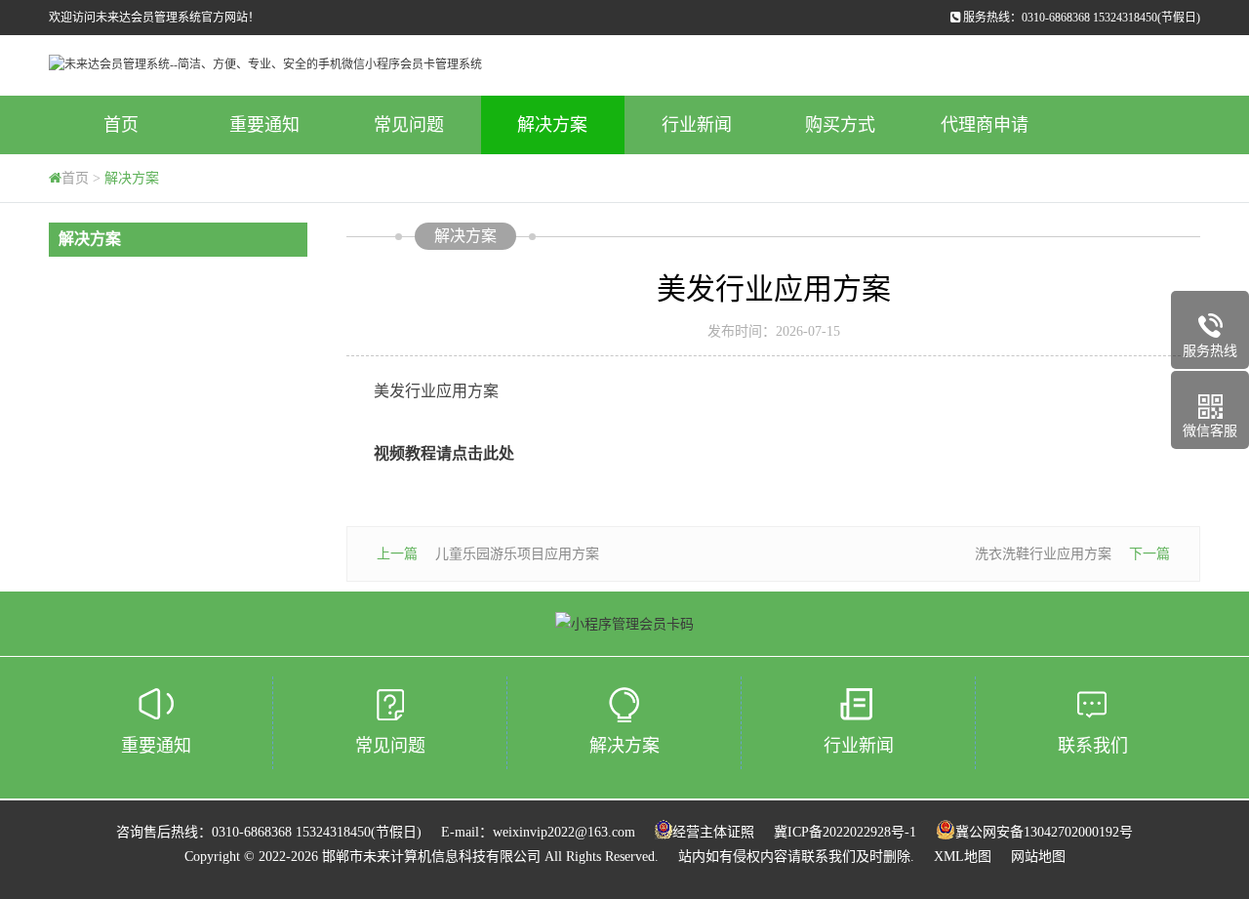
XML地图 (962, 856)
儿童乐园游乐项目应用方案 (517, 554)
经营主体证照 (713, 832)
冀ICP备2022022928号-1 (845, 832)
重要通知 (264, 125)
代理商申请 (984, 125)
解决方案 (552, 125)
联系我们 (1093, 746)
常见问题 (409, 125)
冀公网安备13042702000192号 (1044, 832)
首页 (121, 125)
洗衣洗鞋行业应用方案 (1043, 554)
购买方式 (840, 125)
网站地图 (1038, 856)
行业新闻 (697, 125)
